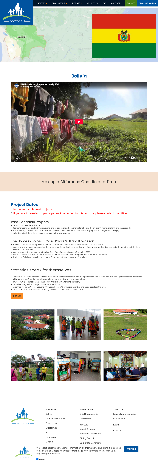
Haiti (48, 432)
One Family (85, 418)
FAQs (116, 424)
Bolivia (49, 414)
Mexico (49, 441)
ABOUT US (118, 409)
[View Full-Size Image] (32, 324)
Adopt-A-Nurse (87, 429)
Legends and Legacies (124, 414)
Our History (119, 418)
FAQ (104, 3)
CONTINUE (131, 449)
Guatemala (51, 427)
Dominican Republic (56, 418)
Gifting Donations (88, 438)
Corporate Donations (90, 442)
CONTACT (115, 3)
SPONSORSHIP (58, 3)
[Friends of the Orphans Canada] (79, 12)
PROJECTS (41, 3)
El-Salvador (52, 423)
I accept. (42, 459)
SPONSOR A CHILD (147, 3)
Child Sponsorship (88, 414)
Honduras (51, 437)
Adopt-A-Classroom (90, 433)
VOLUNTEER (92, 3)
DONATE (76, 3)
